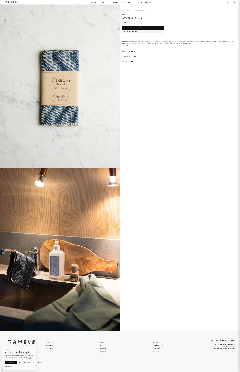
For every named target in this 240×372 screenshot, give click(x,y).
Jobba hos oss (50, 342)
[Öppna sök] (227, 2)
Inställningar (8, 366)
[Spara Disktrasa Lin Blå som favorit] (234, 18)
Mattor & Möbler (144, 2)
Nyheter (92, 2)
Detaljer (127, 2)
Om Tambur (49, 348)
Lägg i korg (143, 27)
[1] (60, 86)
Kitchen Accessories (139, 10)
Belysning (114, 2)
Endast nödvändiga (24, 362)
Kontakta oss (49, 345)
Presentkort (103, 348)
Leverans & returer (158, 345)
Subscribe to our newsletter (225, 344)
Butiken (102, 342)
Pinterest (232, 340)
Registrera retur (157, 348)
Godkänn (11, 362)
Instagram (214, 340)
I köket (129, 10)
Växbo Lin (126, 14)
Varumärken (103, 351)
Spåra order (156, 351)
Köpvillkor (155, 342)
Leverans (102, 345)
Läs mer (125, 45)
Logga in (102, 353)
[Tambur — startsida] (11, 2)
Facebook (223, 340)
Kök (102, 2)
